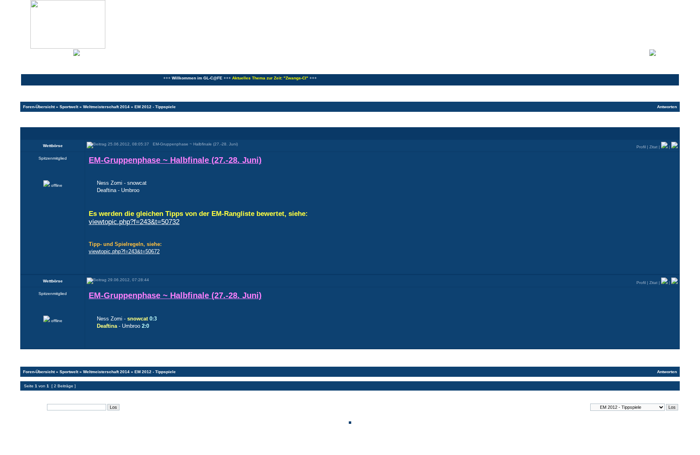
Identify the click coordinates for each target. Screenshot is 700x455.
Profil (641, 147)
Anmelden (667, 51)
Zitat (653, 147)
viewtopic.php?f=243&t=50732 (134, 222)
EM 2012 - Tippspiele (155, 107)
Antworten (667, 107)
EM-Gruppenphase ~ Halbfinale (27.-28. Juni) (84, 119)
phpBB (322, 444)
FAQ (50, 51)
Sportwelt (69, 107)
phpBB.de (378, 448)
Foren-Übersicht (39, 107)
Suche (64, 51)
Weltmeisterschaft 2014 (106, 107)
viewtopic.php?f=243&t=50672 (124, 251)
